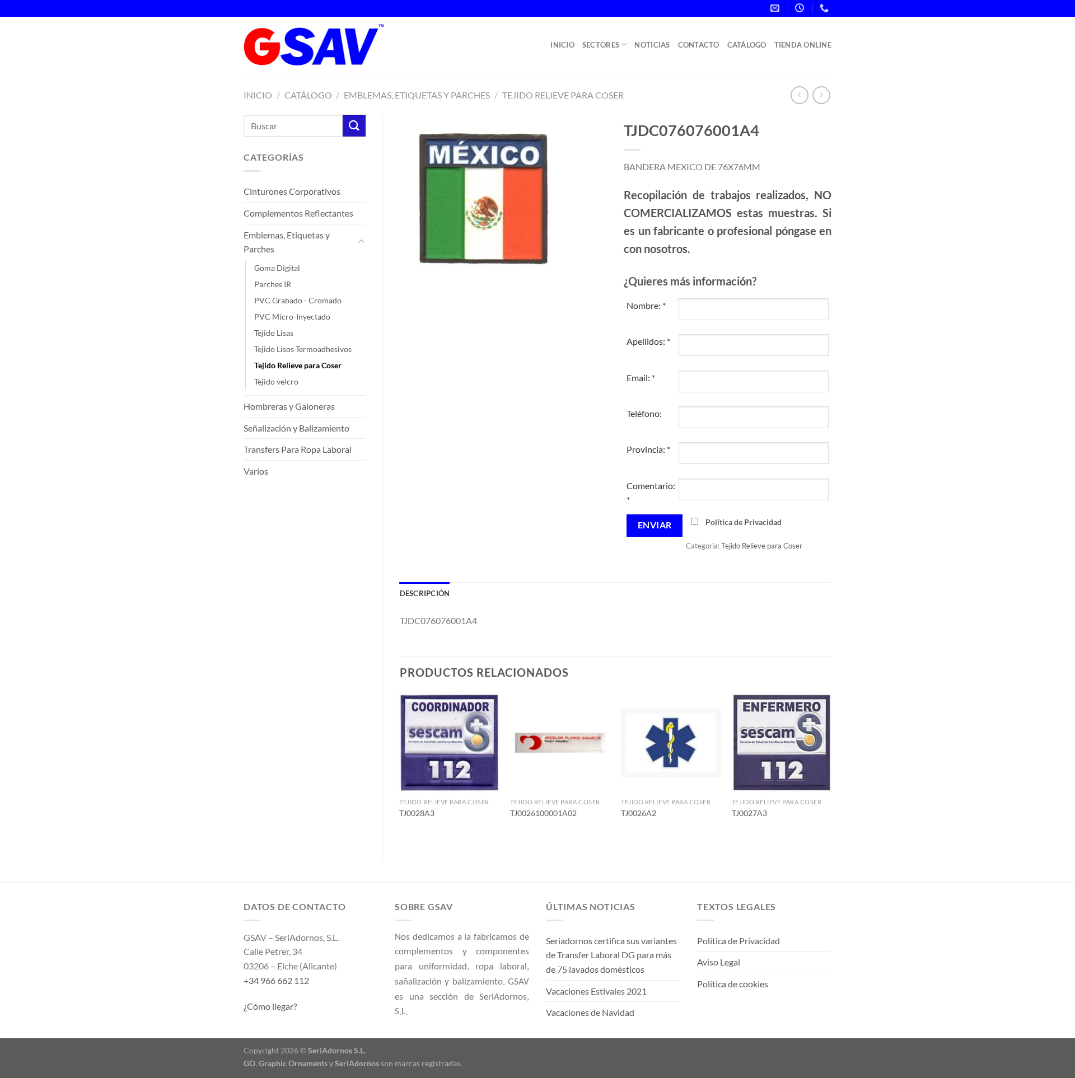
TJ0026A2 (638, 813)
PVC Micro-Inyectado (292, 316)
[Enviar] (354, 126)
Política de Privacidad (743, 522)
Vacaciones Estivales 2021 (596, 991)
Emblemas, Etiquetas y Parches (417, 95)
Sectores (600, 44)
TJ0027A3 (749, 813)
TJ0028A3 (416, 813)
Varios (256, 471)
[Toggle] (361, 242)
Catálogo (746, 44)
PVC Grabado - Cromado (298, 300)
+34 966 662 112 (276, 980)
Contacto (698, 44)
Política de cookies (732, 983)
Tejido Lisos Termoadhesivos (303, 349)
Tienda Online (802, 44)
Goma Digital (277, 268)
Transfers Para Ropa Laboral (298, 449)
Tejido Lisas (273, 333)
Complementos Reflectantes (298, 213)
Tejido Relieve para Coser (563, 95)
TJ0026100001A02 (543, 813)
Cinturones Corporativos (292, 191)
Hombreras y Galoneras (289, 406)
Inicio (562, 44)
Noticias (652, 44)
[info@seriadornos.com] (776, 8)
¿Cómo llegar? (270, 1006)
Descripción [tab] (425, 593)
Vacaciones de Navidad (590, 1012)
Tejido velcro (276, 381)
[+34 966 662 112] (825, 8)
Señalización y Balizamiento (296, 428)
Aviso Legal (718, 962)
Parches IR (272, 284)
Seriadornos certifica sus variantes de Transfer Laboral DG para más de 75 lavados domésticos (611, 954)
